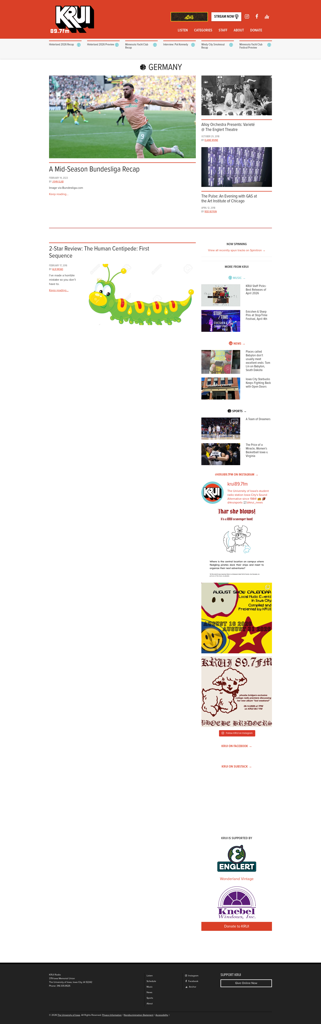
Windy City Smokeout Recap (213, 46)
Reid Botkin (211, 211)
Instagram (193, 975)
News (149, 992)
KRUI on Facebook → (236, 746)
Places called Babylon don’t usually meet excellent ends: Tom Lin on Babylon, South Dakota (258, 361)
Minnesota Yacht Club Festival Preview (250, 46)
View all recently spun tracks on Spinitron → (236, 250)
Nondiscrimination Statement (138, 1015)
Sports (150, 998)
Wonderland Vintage (237, 879)
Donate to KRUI (236, 926)
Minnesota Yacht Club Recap (136, 46)
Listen (183, 30)
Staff (223, 30)
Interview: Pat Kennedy (175, 44)
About (239, 30)
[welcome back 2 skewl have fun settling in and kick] (236, 618)
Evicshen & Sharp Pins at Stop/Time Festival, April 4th (256, 315)
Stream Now (224, 16)
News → (239, 344)
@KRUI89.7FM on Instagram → (236, 475)
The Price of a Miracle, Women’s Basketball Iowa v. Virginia (257, 450)
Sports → (239, 411)
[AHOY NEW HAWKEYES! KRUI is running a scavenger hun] (236, 544)
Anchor (192, 987)
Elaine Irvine (211, 140)
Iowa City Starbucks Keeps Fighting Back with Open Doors (258, 383)
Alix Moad (57, 269)
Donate (256, 30)
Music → (239, 278)
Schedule (151, 981)
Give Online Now (246, 983)
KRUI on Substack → (237, 767)
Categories (203, 30)
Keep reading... (59, 194)
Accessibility (161, 1015)
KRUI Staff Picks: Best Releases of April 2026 (256, 290)
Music (150, 987)
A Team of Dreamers (258, 419)
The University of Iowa (68, 1015)
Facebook (193, 981)
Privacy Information (112, 1015)
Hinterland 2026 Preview (100, 44)
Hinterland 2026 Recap (61, 44)
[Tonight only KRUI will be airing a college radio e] (236, 691)
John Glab (58, 181)
